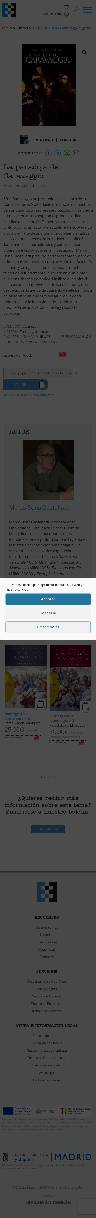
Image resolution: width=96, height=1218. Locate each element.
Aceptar (48, 599)
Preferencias (48, 627)
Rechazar (48, 613)
